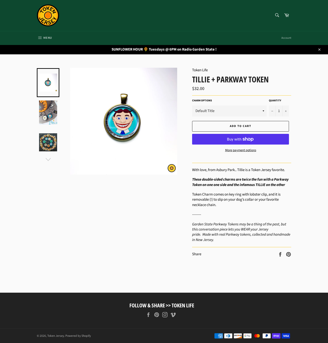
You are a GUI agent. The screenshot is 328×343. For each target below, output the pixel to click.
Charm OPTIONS (202, 100)
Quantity (275, 100)
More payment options (240, 150)
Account (286, 38)
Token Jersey (55, 336)
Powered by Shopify (78, 336)
